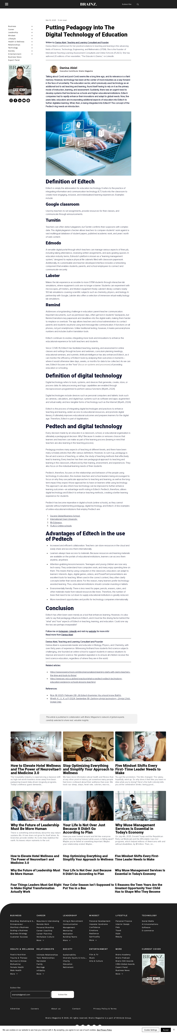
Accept (166, 1030)
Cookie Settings (150, 1030)
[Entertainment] (32, 54)
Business (12, 26)
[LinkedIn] (20, 100)
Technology (13, 48)
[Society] (32, 51)
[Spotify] (28, 100)
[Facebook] (15, 100)
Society (11, 51)
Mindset (11, 35)
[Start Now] (36, 777)
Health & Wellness (16, 42)
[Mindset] (32, 35)
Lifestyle (12, 38)
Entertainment (14, 54)
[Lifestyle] (32, 38)
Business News (14, 57)
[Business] (32, 26)
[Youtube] (24, 100)
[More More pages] (43, 940)
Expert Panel (14, 60)
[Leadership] (32, 32)
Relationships (14, 45)
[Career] (32, 29)
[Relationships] (32, 44)
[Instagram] (11, 100)
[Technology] (32, 47)
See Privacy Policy (104, 1030)
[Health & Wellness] (32, 41)
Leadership (13, 32)
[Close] (173, 1030)
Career (11, 29)
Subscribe (127, 4)
